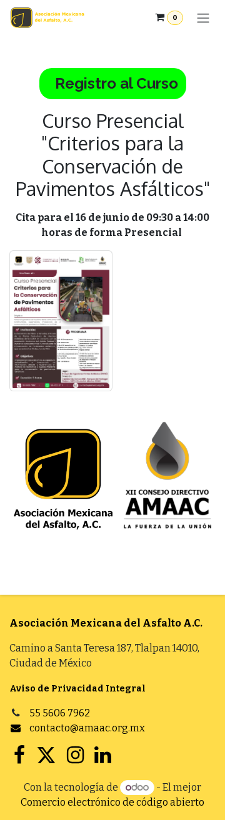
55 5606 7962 (59, 713)
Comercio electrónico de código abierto (112, 802)
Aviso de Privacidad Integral (77, 688)
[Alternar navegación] (203, 18)
